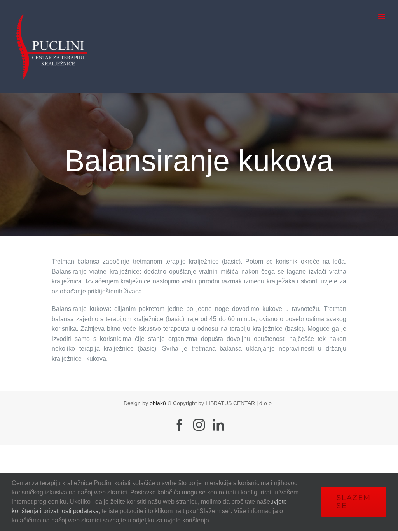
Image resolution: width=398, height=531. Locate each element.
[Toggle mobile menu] (382, 16)
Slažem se (354, 501)
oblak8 (158, 403)
